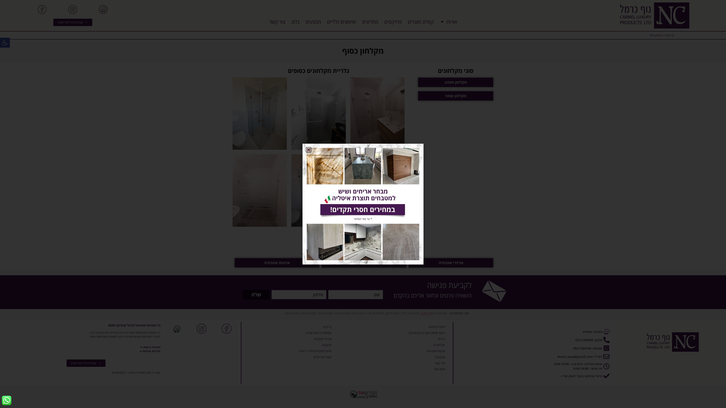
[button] (308, 149)
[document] (363, 204)
